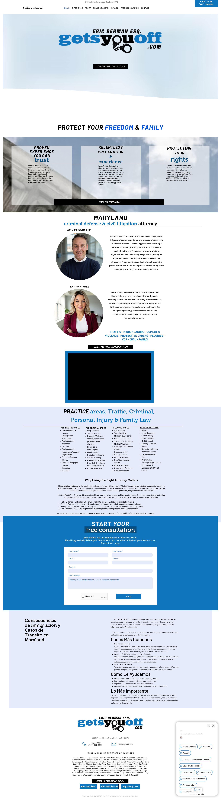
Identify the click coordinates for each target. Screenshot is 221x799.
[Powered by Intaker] (201, 794)
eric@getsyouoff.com (125, 744)
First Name (73, 551)
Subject (72, 567)
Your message (74, 575)
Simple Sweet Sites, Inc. (130, 796)
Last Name (117, 551)
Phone (115, 559)
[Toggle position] (208, 725)
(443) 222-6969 (172, 178)
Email (71, 559)
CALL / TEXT (94, 743)
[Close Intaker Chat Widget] (213, 725)
